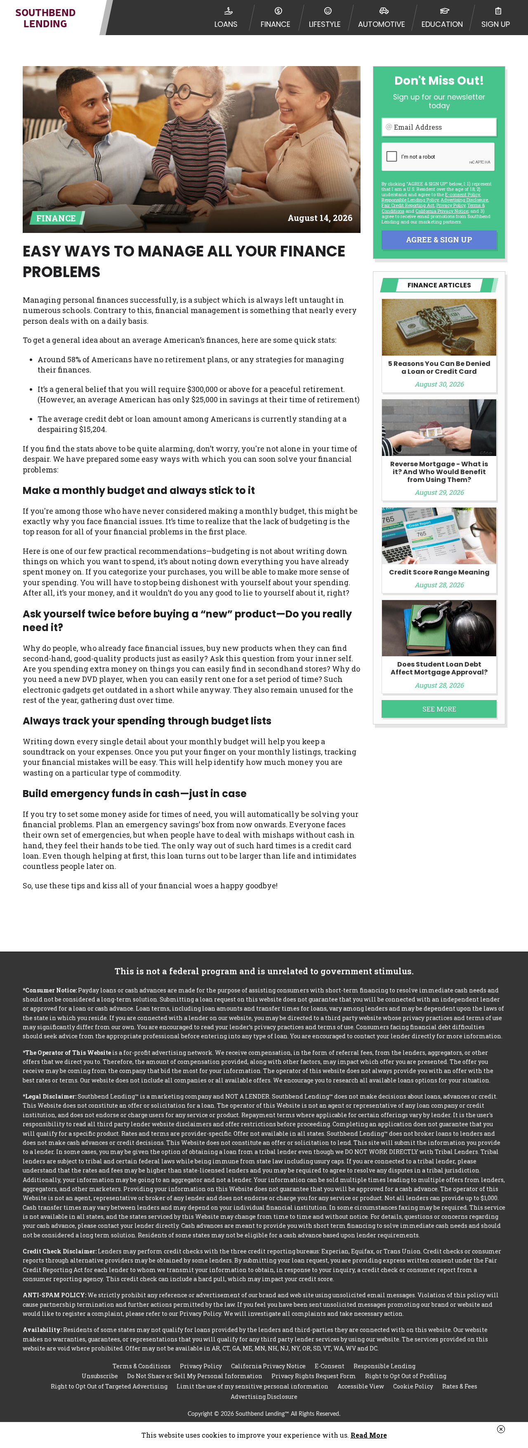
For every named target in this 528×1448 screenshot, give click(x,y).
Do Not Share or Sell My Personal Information (194, 1376)
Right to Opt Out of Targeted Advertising (109, 1386)
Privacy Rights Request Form (313, 1376)
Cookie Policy (413, 1386)
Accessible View (360, 1386)
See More (439, 709)
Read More (369, 1435)
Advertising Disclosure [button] (464, 200)
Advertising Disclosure (264, 1397)
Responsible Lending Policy (410, 200)
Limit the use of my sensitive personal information (252, 1386)
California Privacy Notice (441, 211)
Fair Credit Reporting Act (408, 205)
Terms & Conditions (142, 1366)
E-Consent (329, 1366)
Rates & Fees (459, 1386)
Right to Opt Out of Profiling (405, 1376)
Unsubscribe (100, 1376)
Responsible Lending (384, 1366)
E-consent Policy (462, 194)
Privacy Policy (450, 205)
